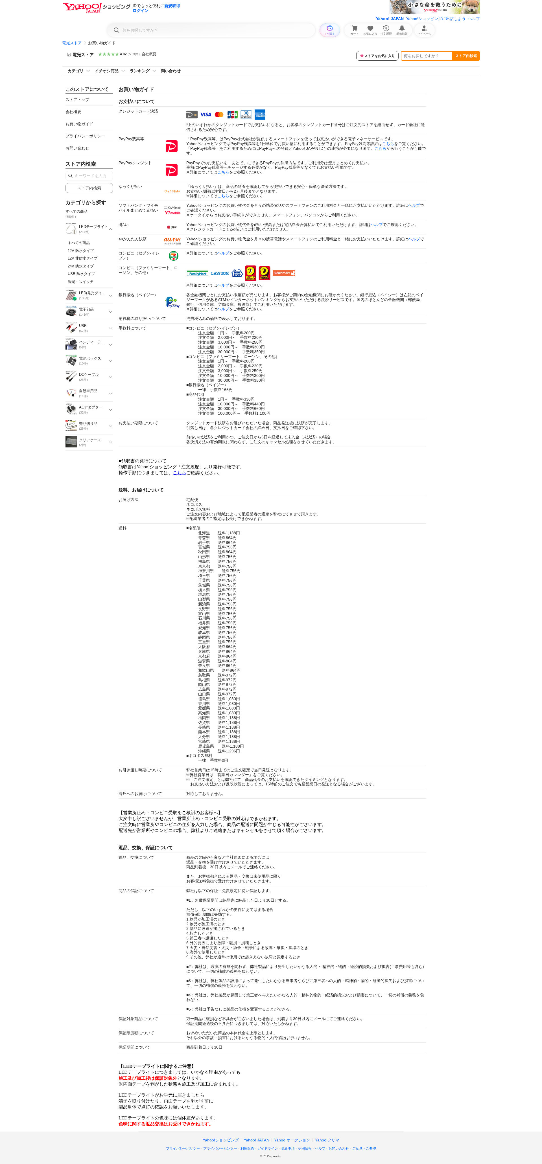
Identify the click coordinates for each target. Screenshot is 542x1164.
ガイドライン (267, 1148)
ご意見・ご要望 (364, 1148)
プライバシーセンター (220, 1148)
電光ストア (72, 43)
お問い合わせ (77, 148)
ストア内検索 (466, 56)
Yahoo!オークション (292, 1140)
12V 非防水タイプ (82, 258)
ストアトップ (77, 99)
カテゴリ (76, 71)
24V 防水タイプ (81, 266)
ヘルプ (474, 18)
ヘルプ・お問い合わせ (332, 1148)
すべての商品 (79, 243)
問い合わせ (171, 71)
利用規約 (247, 1148)
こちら (388, 143)
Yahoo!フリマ (327, 1140)
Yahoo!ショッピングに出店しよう (436, 18)
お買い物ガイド (79, 124)
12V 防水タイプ (81, 251)
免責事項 (288, 1148)
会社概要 (149, 54)
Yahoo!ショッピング (221, 1140)
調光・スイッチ (80, 282)
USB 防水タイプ (81, 274)
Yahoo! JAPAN (390, 18)
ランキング (140, 71)
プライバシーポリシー (85, 136)
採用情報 (305, 1148)
